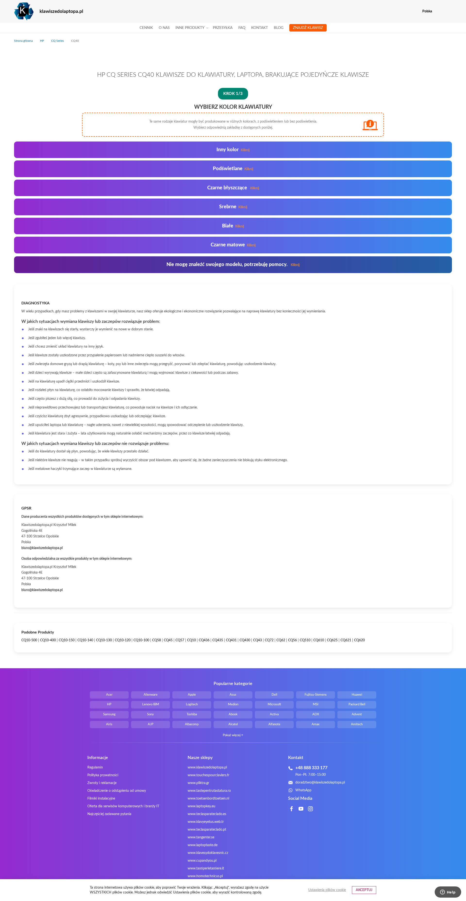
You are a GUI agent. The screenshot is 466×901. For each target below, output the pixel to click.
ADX (315, 714)
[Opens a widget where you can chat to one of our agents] (447, 892)
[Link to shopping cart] (439, 11)
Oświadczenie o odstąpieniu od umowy (116, 791)
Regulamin (95, 767)
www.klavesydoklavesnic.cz (208, 853)
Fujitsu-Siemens (316, 694)
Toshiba (192, 714)
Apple (192, 694)
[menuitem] (146, 28)
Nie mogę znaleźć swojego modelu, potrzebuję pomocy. (233, 264)
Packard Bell (357, 704)
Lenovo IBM (150, 704)
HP (42, 40)
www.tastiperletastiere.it (206, 868)
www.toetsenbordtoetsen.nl (208, 798)
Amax (315, 724)
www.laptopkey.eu (201, 806)
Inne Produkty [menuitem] (189, 28)
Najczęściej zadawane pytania (109, 814)
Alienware (151, 694)
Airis (109, 724)
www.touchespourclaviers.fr (208, 775)
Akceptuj (364, 890)
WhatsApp (303, 790)
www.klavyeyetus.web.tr (206, 822)
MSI (315, 704)
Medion (233, 704)
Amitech (357, 724)
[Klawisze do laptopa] (23, 11)
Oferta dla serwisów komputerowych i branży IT (123, 806)
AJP (150, 724)
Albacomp (192, 724)
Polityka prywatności (102, 775)
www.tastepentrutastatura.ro (209, 791)
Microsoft (274, 704)
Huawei (357, 694)
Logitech (192, 704)
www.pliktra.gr (198, 783)
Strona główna (23, 40)
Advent (357, 714)
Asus (233, 694)
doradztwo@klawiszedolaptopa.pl (320, 782)
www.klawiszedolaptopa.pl (207, 767)
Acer (109, 694)
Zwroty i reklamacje (101, 783)
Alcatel (233, 724)
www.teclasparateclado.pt (207, 829)
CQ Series (58, 40)
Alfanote (274, 724)
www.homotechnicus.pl (205, 876)
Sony (150, 714)
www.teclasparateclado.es (207, 814)
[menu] (233, 28)
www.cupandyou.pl (202, 860)
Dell (274, 694)
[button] (449, 11)
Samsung (109, 714)
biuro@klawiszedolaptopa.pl (42, 548)
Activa (274, 714)
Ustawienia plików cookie (327, 890)
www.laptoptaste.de (202, 845)
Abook (233, 714)
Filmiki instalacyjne (101, 798)
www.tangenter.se (201, 837)
